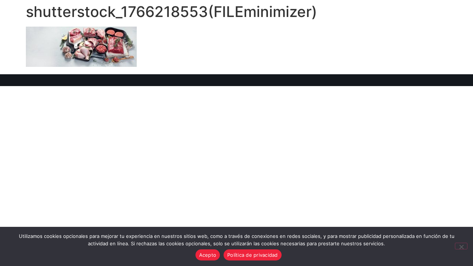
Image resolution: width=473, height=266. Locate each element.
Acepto (208, 255)
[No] (461, 246)
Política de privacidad (252, 255)
